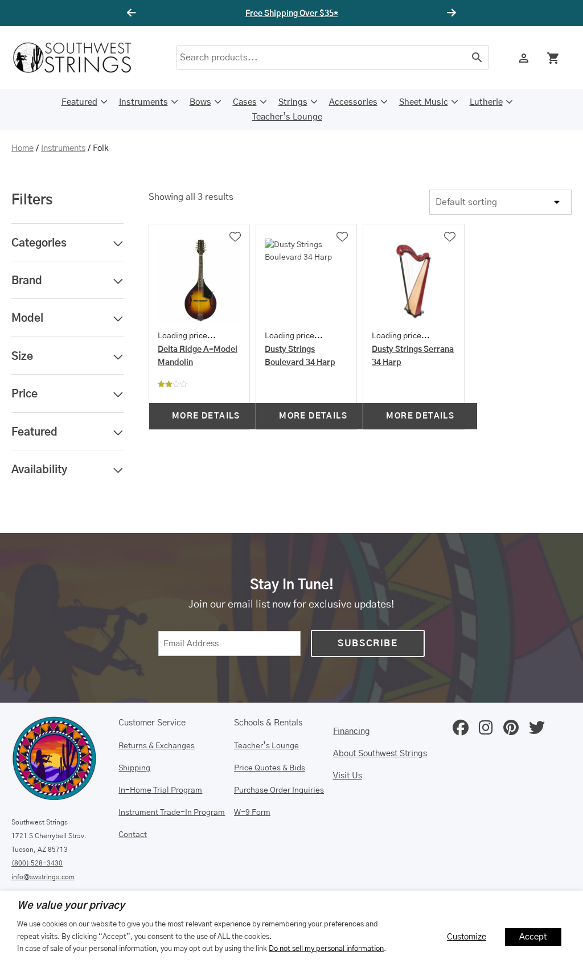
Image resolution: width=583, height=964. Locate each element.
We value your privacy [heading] (71, 906)
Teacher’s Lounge (287, 117)
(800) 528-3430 (37, 863)
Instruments (143, 102)
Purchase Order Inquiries (279, 790)
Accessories (353, 102)
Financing (351, 731)
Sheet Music (423, 102)
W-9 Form (252, 813)
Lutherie (486, 102)
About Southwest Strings (380, 753)
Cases (245, 102)
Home (22, 148)
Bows (200, 102)
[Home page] (79, 57)
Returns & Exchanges (156, 746)
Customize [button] (466, 937)
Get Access (337, 14)
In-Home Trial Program (160, 790)
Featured (79, 102)
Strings (292, 102)
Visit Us (347, 776)
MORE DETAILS (206, 416)
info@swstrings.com (43, 876)
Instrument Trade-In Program (171, 813)
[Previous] (133, 13)
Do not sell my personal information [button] (326, 949)
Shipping (134, 768)
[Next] (450, 13)
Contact (132, 835)
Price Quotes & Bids (269, 768)
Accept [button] (533, 937)
